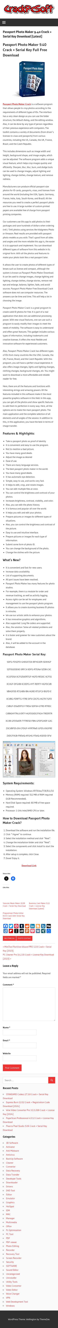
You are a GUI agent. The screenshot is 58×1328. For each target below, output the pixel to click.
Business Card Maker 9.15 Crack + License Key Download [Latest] (39, 906)
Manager (10, 1218)
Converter (11, 1166)
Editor (9, 1194)
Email (6, 1040)
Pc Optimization (13, 1230)
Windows (10, 1305)
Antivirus (10, 1154)
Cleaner (9, 1162)
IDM (8, 1210)
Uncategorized (13, 1273)
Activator (10, 1146)
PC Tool (9, 1234)
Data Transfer (12, 1174)
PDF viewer (11, 1242)
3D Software (12, 1142)
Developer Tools (13, 1178)
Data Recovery (13, 1170)
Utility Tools (11, 1281)
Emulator (10, 1198)
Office (8, 1226)
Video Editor (12, 1289)
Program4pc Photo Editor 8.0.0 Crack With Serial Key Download (14, 916)
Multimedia (9, 938)
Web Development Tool (17, 1301)
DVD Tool (10, 1190)
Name (6, 1027)
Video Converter (13, 1285)
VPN (8, 1297)
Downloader (12, 1182)
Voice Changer (13, 1293)
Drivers (9, 1186)
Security (10, 1261)
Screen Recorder (13, 1258)
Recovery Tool (12, 1254)
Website (7, 1053)
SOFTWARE (11, 1265)
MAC (8, 1214)
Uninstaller (11, 1277)
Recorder (10, 1250)
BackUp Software (14, 1158)
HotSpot (10, 1206)
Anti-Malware (12, 1150)
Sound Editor (12, 1269)
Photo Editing (24, 938)
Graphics (10, 1202)
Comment (8, 984)
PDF (8, 1238)
